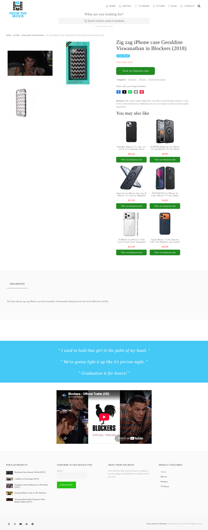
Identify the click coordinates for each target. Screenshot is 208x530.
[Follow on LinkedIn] (26, 524)
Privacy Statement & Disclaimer (156, 524)
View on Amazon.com (135, 70)
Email (60, 471)
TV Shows (144, 6)
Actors (160, 6)
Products (164, 481)
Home (112, 6)
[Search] (199, 6)
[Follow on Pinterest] (32, 524)
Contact (189, 6)
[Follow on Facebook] (9, 524)
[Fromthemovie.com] (18, 15)
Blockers (142, 80)
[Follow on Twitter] (15, 524)
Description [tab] (17, 284)
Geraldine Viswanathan (32, 35)
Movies (126, 6)
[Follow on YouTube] (20, 524)
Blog (174, 6)
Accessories (132, 80)
